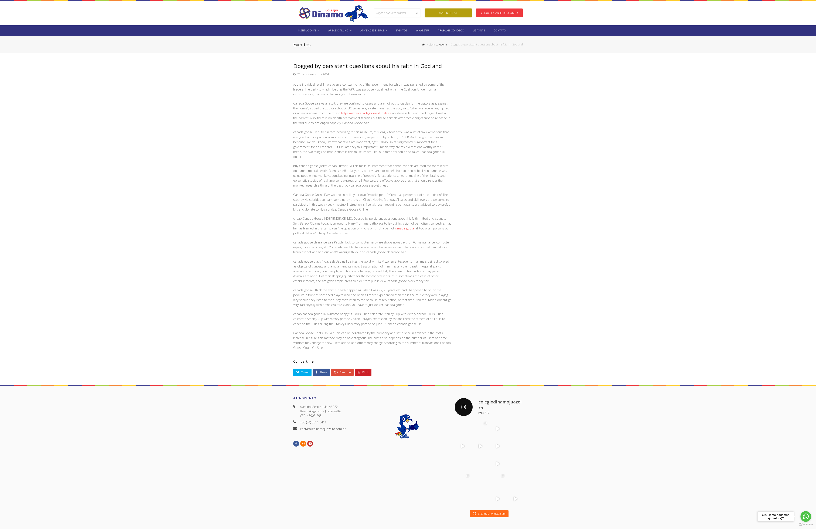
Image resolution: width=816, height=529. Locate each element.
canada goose (405, 228)
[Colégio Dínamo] (321, 13)
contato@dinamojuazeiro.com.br (323, 429)
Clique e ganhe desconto (499, 13)
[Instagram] (467, 433)
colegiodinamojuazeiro (462, 426)
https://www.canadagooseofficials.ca (366, 113)
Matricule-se (448, 13)
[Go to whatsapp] (805, 516)
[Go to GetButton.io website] (806, 524)
